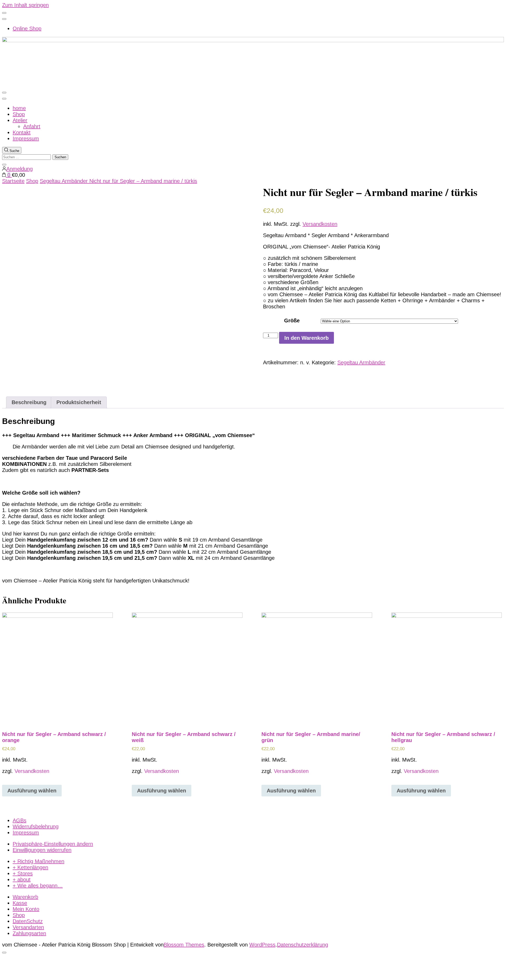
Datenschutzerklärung (302, 945)
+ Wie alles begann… (38, 885)
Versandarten (28, 927)
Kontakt (22, 132)
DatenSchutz (28, 921)
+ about (22, 879)
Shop (19, 114)
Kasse (20, 903)
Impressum (26, 138)
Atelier (20, 120)
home (19, 108)
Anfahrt (31, 126)
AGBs (19, 820)
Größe (292, 320)
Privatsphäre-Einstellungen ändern (53, 844)
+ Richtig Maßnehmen (38, 861)
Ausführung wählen (31, 791)
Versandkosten (320, 224)
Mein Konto (26, 909)
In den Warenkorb (306, 338)
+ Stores (23, 873)
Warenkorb (25, 897)
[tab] (29, 402)
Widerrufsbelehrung (36, 826)
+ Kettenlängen (30, 867)
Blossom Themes (184, 945)
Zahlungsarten (29, 933)
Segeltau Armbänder (361, 362)
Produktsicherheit (78, 402)
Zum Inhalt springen (25, 5)
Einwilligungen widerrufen (42, 850)
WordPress (262, 945)
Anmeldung (19, 169)
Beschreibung (29, 402)
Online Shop (27, 28)
